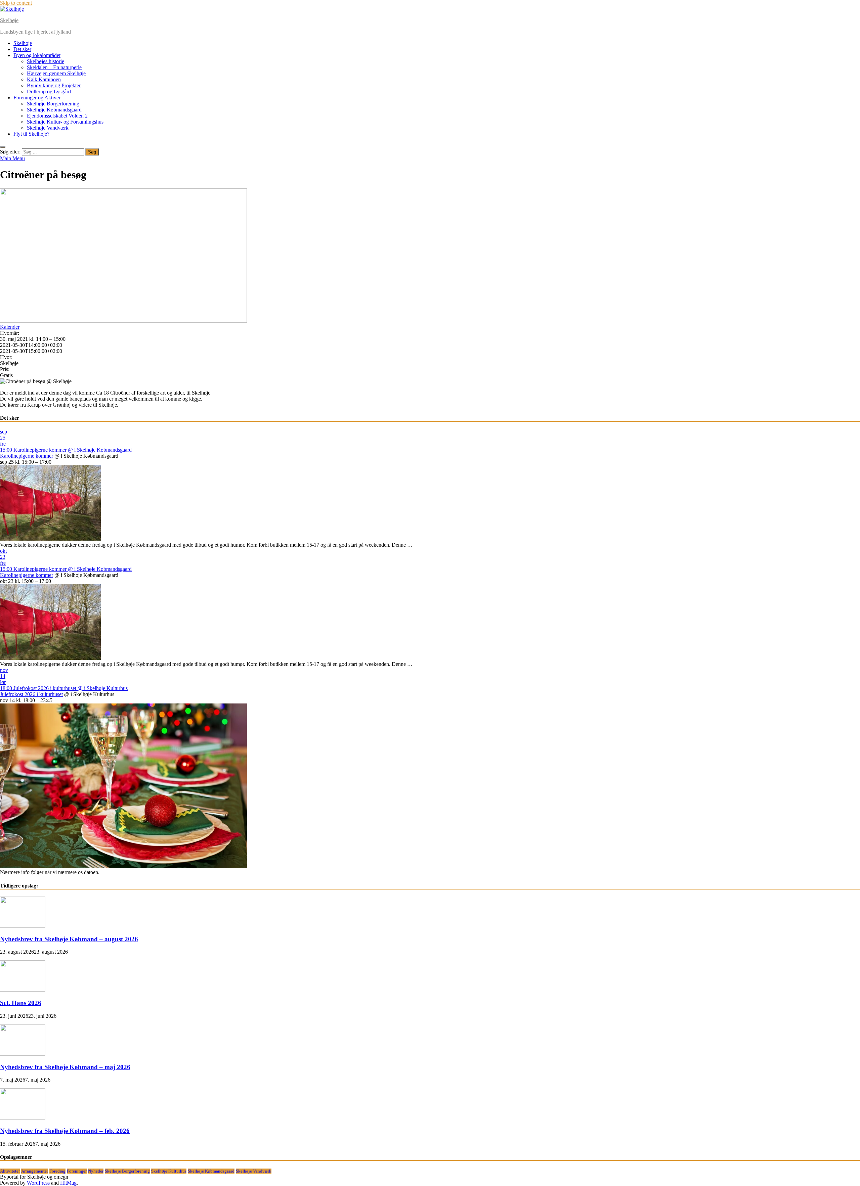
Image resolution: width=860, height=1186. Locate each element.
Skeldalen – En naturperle (54, 67)
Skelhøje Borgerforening (53, 103)
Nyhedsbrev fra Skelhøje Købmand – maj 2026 (65, 1066)
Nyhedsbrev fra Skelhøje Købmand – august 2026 (69, 939)
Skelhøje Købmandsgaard (54, 109)
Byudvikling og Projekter (54, 85)
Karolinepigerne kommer (26, 456)
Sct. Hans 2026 (20, 1002)
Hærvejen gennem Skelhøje (56, 73)
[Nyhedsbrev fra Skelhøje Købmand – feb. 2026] (22, 1118)
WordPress (38, 1183)
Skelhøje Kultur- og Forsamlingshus (65, 122)
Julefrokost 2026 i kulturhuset (31, 694)
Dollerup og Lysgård (49, 91)
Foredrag (57, 1171)
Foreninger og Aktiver (36, 97)
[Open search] (2, 147)
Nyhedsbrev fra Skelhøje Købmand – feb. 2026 (65, 1130)
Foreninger (77, 1171)
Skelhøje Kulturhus (168, 1171)
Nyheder (95, 1171)
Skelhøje (9, 20)
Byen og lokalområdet (36, 55)
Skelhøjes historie (45, 61)
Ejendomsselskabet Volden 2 (57, 116)
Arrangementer (34, 1171)
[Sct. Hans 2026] (22, 990)
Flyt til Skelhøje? (31, 134)
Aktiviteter (10, 1171)
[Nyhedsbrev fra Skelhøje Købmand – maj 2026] (22, 1054)
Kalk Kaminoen (44, 79)
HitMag (68, 1183)
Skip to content (16, 3)
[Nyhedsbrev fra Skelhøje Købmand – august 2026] (22, 926)
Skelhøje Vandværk (48, 128)
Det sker (22, 49)
